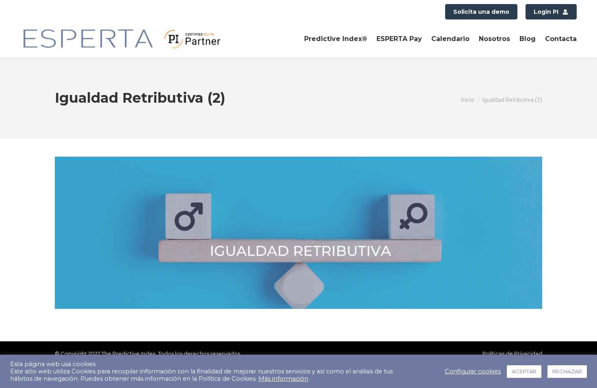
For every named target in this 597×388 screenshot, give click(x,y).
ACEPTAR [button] (524, 371)
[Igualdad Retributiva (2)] (298, 233)
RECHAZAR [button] (567, 371)
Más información (283, 378)
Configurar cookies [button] (473, 371)
